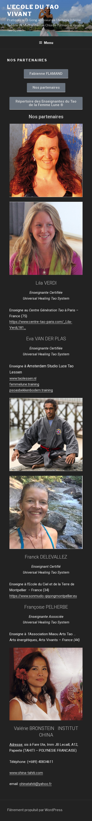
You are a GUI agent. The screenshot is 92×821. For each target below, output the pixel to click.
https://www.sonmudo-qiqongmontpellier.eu (43, 596)
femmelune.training (24, 384)
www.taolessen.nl (22, 378)
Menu (48, 43)
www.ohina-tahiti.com (26, 773)
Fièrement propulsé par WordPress (35, 810)
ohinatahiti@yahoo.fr (35, 784)
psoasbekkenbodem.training (31, 390)
